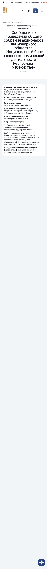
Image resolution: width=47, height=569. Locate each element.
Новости (15, 23)
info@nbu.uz (9, 105)
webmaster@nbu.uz (23, 105)
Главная (6, 23)
